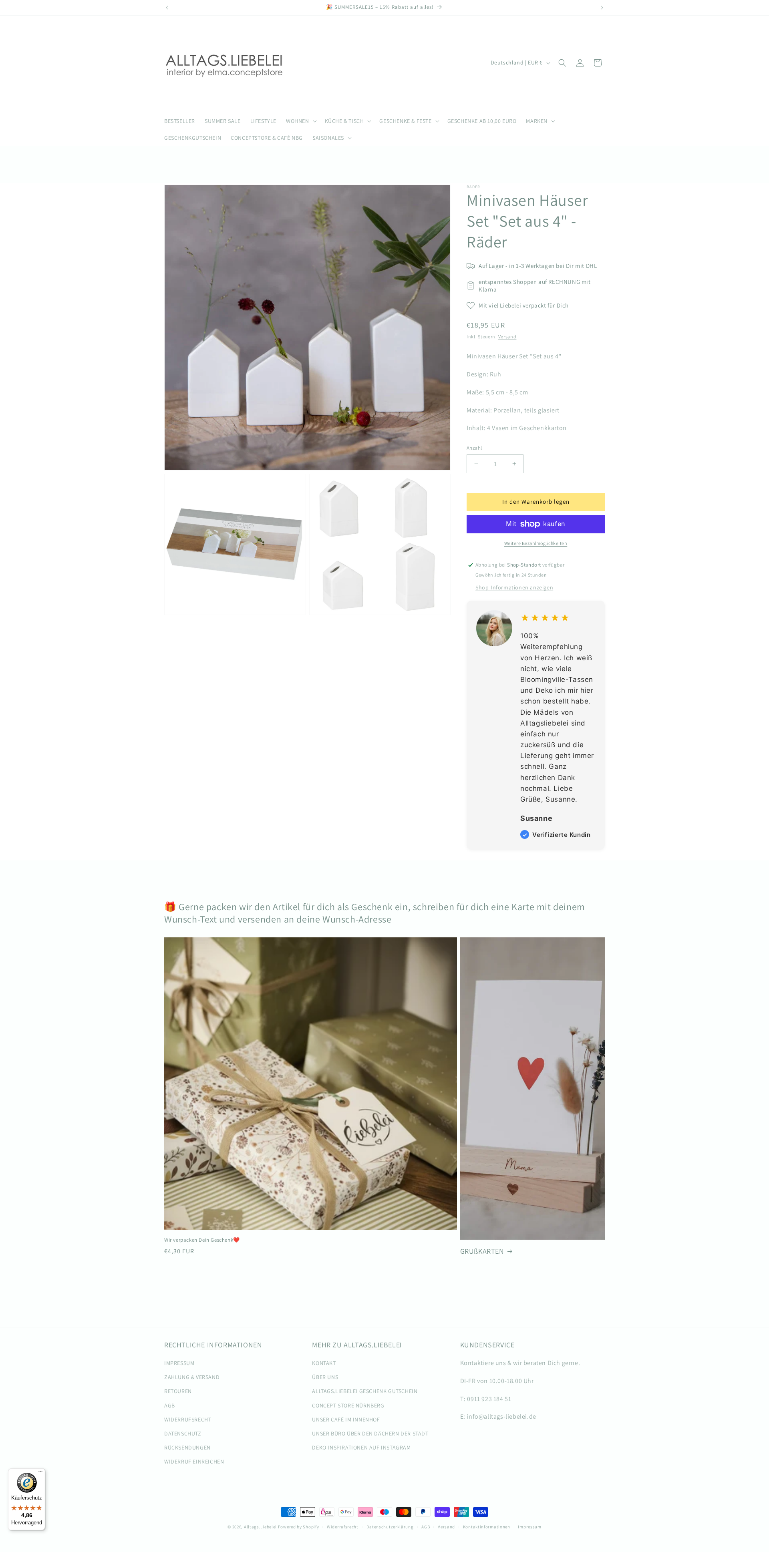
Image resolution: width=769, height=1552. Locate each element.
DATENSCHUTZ (182, 1433)
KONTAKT (324, 1363)
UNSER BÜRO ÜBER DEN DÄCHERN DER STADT (370, 1433)
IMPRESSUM (179, 1363)
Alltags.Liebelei (260, 1527)
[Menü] (40, 1473)
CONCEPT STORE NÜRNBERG (348, 1405)
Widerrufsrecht (342, 1527)
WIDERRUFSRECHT (187, 1419)
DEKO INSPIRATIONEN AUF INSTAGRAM (361, 1447)
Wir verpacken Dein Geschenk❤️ (202, 1240)
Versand (507, 337)
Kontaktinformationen (486, 1527)
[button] (300, 121)
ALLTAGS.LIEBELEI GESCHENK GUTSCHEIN (364, 1391)
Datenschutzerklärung (390, 1527)
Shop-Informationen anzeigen (514, 587)
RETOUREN (178, 1391)
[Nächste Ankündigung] (602, 7)
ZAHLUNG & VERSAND (191, 1377)
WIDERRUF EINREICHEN (194, 1461)
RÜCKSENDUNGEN (187, 1447)
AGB (169, 1405)
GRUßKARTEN (482, 1251)
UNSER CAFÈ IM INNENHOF (346, 1419)
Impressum (529, 1527)
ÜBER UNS (325, 1377)
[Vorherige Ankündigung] (167, 7)
